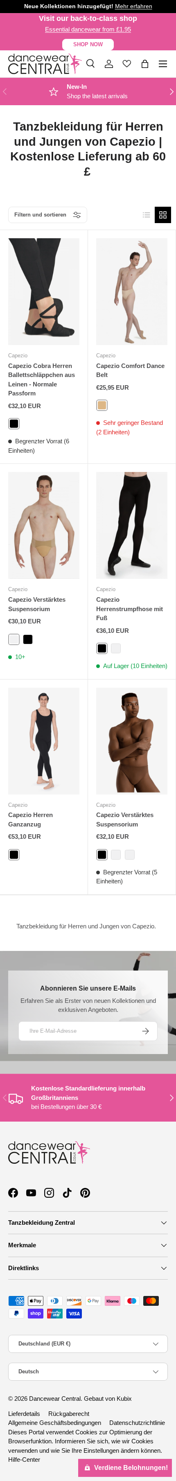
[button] (145, 64)
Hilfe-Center (24, 1459)
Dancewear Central (55, 1398)
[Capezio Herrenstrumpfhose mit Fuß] (131, 525)
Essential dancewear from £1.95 (88, 29)
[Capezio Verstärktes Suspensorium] (43, 525)
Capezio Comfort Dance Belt (130, 370)
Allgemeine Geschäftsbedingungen (54, 1422)
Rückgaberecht (68, 1413)
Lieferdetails (24, 1413)
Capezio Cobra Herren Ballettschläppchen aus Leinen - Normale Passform (41, 379)
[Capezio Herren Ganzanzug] (43, 741)
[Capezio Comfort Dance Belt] (131, 291)
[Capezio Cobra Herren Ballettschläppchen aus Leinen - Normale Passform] (43, 291)
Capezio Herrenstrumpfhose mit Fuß (129, 608)
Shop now (88, 44)
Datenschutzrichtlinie (137, 1422)
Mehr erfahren (133, 6)
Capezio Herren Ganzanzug (30, 819)
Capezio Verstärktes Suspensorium (36, 604)
